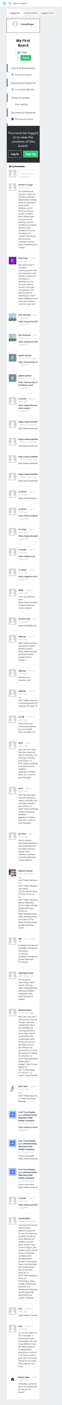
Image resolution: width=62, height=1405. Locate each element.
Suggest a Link (47, 13)
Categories (15, 13)
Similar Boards (31, 13)
